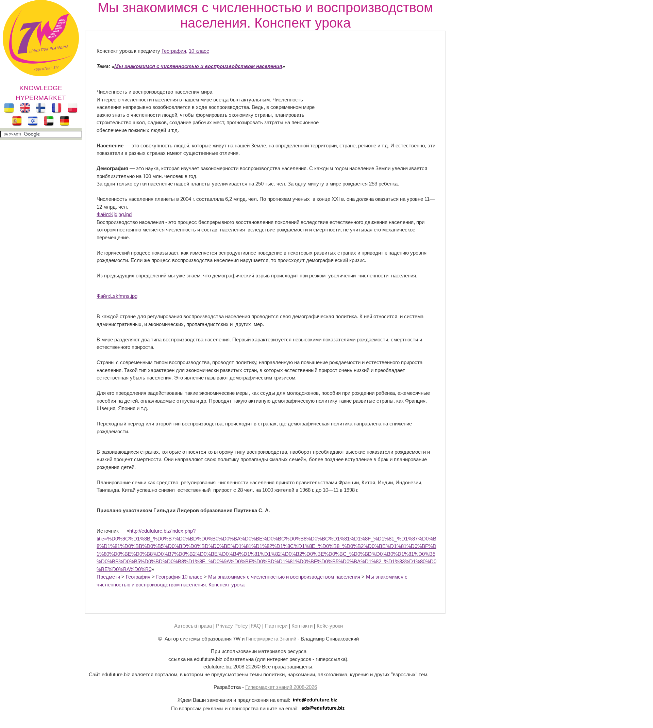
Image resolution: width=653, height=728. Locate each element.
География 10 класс (179, 577)
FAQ (256, 626)
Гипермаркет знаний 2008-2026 (281, 687)
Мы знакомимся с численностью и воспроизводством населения (284, 577)
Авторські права (193, 626)
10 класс (199, 51)
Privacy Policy (232, 626)
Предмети (108, 577)
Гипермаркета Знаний (271, 639)
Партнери (276, 626)
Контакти (302, 626)
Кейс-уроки (330, 626)
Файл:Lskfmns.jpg (117, 296)
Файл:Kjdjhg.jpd (114, 214)
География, (174, 51)
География (138, 577)
